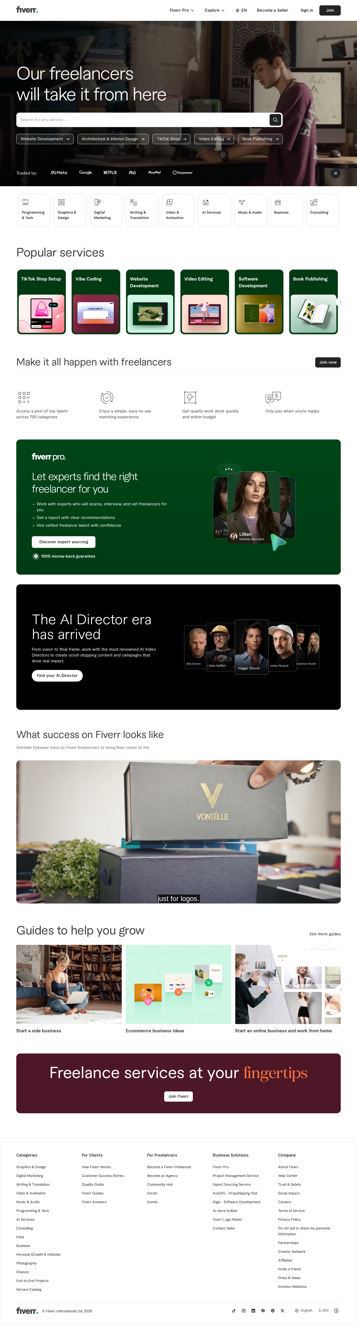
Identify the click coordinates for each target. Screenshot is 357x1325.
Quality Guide (93, 1184)
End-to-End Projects (32, 1281)
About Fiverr (288, 1167)
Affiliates (285, 1260)
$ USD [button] (324, 1310)
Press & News (289, 1278)
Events (152, 1202)
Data (20, 1237)
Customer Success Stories (103, 1176)
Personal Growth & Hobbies (38, 1254)
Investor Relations (292, 1287)
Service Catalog (28, 1289)
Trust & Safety (289, 1184)
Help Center (288, 1176)
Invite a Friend (289, 1269)
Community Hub (160, 1184)
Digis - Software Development (236, 1202)
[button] (182, 10)
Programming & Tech (32, 1211)
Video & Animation (31, 1193)
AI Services (25, 1219)
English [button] (307, 1310)
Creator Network (292, 1252)
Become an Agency (162, 1176)
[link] (45, 139)
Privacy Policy (289, 1219)
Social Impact (288, 1193)
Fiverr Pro (221, 1167)
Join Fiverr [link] (178, 1096)
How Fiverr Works (96, 1167)
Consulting (24, 1228)
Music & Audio (28, 1202)
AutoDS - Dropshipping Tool (235, 1193)
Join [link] (330, 10)
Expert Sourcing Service (232, 1184)
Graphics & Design (31, 1167)
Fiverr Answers (94, 1202)
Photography (26, 1263)
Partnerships (288, 1243)
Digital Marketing (29, 1176)
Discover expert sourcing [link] (63, 542)
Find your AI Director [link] (57, 676)
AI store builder (225, 1211)
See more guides (325, 934)
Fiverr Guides (92, 1193)
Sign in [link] (307, 10)
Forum (152, 1193)
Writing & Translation (33, 1184)
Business (23, 1246)
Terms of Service (291, 1211)
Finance (22, 1272)
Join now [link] (328, 362)
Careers (284, 1202)
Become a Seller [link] (272, 10)
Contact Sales (224, 1228)
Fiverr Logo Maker (227, 1219)
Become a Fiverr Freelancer (169, 1167)
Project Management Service (236, 1176)
